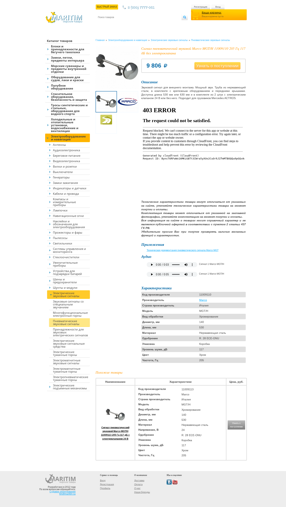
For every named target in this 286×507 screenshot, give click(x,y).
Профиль (105, 488)
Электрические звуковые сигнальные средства (69, 343)
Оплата (130, 23)
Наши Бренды (142, 492)
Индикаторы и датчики (69, 188)
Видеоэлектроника (66, 161)
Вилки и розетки (65, 166)
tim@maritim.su (67, 494)
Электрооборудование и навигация (68, 137)
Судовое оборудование (63, 491)
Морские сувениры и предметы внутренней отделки (68, 69)
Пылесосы (60, 238)
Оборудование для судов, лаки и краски (67, 78)
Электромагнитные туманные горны (66, 370)
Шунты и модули (65, 288)
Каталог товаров (59, 41)
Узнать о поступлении (217, 65)
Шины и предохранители (65, 280)
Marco (203, 300)
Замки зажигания (65, 183)
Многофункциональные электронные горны (70, 314)
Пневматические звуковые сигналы (66, 322)
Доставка (117, 23)
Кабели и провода (66, 194)
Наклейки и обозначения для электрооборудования (69, 224)
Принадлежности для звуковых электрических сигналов (70, 332)
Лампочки (60, 210)
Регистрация (200, 6)
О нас (137, 488)
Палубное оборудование (62, 86)
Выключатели (63, 172)
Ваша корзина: (212, 12)
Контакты (102, 23)
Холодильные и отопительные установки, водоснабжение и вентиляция (64, 125)
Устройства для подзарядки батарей (67, 272)
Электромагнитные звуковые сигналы (66, 361)
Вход (217, 6)
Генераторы (61, 177)
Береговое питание (66, 155)
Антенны (59, 145)
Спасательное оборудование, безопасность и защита (69, 97)
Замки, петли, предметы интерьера (67, 59)
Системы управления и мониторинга (69, 250)
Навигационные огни (68, 216)
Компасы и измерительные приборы (64, 202)
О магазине (144, 23)
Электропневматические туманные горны (70, 378)
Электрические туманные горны (65, 353)
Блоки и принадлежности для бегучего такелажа (67, 49)
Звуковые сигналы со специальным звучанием (68, 304)
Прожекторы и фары (67, 232)
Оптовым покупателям (169, 23)
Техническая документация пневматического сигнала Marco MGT (182, 250)
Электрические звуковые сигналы (66, 294)
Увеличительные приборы (65, 264)
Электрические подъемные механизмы (70, 386)
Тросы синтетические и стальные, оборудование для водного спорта (69, 109)
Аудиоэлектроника (66, 150)
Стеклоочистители (66, 257)
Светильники (62, 243)
